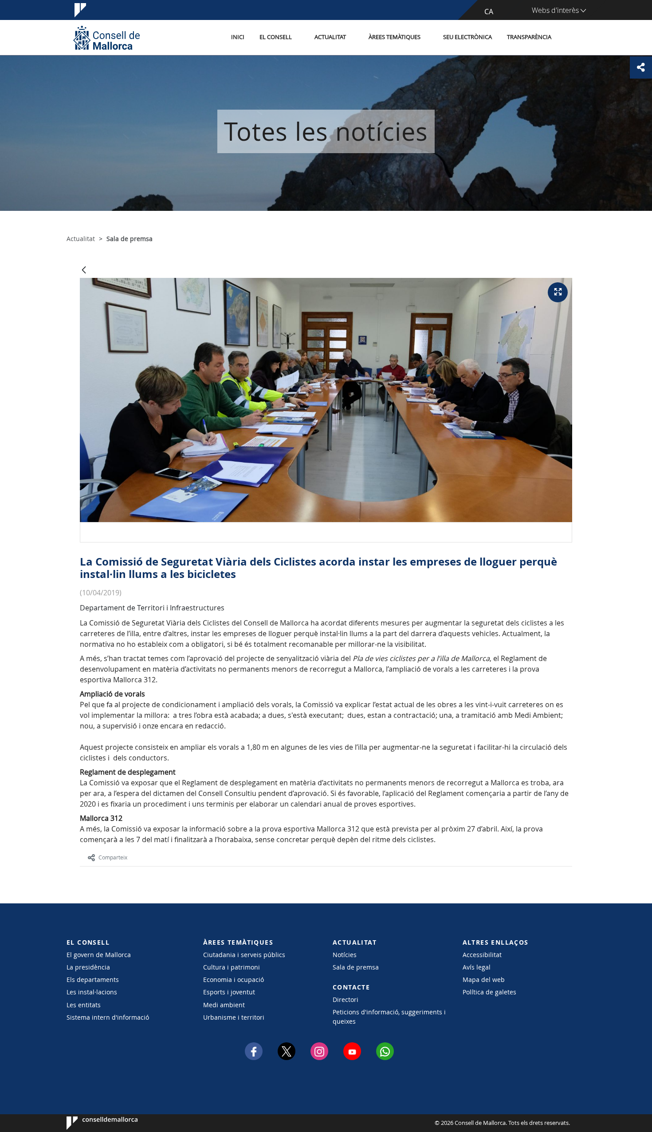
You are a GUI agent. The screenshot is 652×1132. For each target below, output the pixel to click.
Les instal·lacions (92, 992)
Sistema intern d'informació (108, 1017)
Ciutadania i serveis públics (244, 954)
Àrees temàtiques (394, 37)
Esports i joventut (229, 992)
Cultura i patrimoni (231, 967)
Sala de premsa (356, 967)
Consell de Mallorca (93, 1123)
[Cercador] (568, 37)
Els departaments (93, 979)
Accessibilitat (482, 954)
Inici (237, 37)
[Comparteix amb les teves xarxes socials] (641, 67)
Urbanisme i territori (233, 1017)
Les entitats (84, 1005)
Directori (345, 999)
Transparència (529, 37)
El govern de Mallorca (99, 954)
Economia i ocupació (233, 979)
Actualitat (330, 37)
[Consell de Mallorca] (106, 37)
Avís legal (477, 967)
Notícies (345, 954)
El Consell (275, 37)
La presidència (88, 967)
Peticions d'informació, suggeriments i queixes (389, 1016)
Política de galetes (489, 992)
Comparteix (112, 857)
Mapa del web (484, 979)
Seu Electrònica (467, 37)
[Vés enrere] (84, 270)
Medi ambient (224, 1005)
